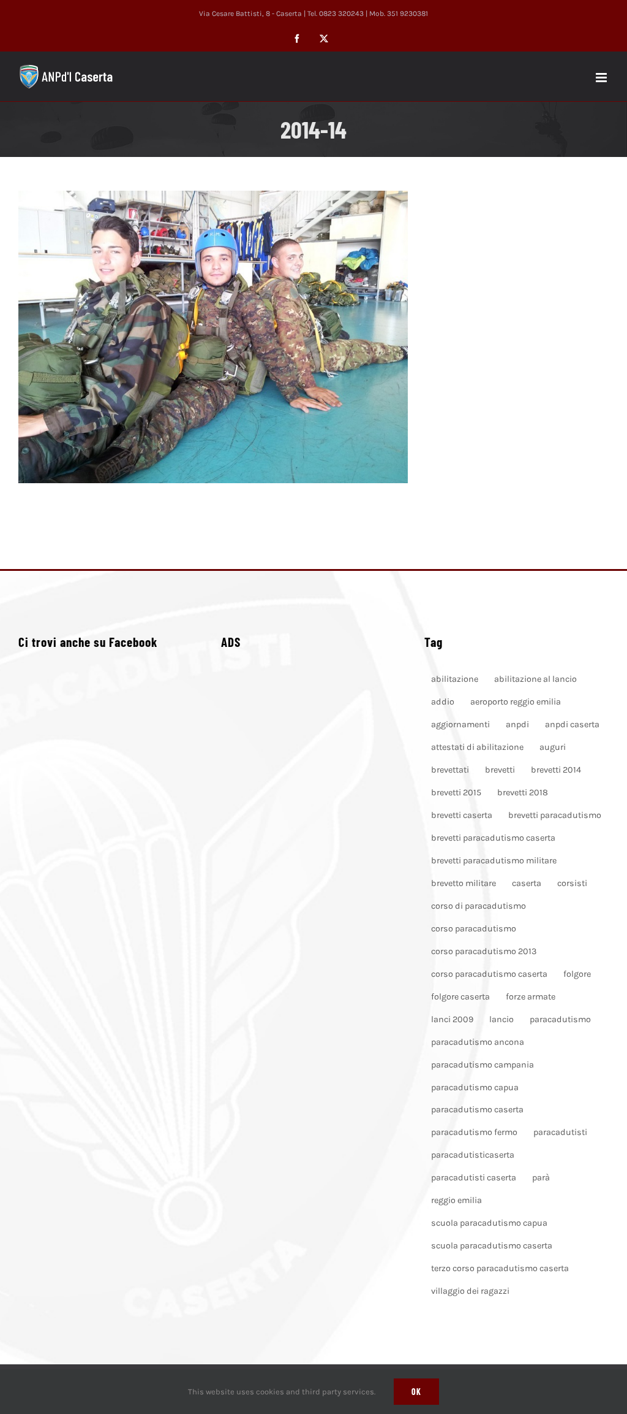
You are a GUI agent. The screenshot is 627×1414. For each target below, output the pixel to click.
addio (442, 702)
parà (541, 1177)
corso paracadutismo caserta (489, 974)
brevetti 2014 (556, 770)
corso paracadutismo (473, 928)
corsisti (572, 883)
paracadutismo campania (482, 1065)
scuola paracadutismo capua (489, 1223)
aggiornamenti (460, 724)
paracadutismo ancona (477, 1042)
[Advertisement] (313, 821)
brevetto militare (463, 883)
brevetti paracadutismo (554, 815)
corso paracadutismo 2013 (484, 951)
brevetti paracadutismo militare (494, 860)
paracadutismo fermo (474, 1132)
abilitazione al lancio (535, 679)
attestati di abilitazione (477, 747)
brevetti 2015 (456, 792)
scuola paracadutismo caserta (491, 1245)
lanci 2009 (452, 1019)
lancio (501, 1019)
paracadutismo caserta (477, 1109)
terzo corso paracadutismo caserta (500, 1268)
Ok (416, 1391)
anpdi (517, 724)
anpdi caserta (572, 724)
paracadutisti (560, 1132)
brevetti (500, 770)
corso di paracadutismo (478, 906)
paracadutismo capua (475, 1087)
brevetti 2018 (522, 792)
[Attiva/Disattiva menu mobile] (602, 77)
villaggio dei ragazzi (470, 1291)
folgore (577, 974)
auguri (552, 747)
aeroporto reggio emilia (515, 702)
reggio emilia (456, 1200)
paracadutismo (560, 1019)
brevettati (450, 770)
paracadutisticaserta (472, 1155)
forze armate (530, 997)
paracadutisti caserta (473, 1177)
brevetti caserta (461, 815)
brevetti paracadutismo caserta (493, 838)
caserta (526, 883)
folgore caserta (460, 997)
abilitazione (454, 679)
